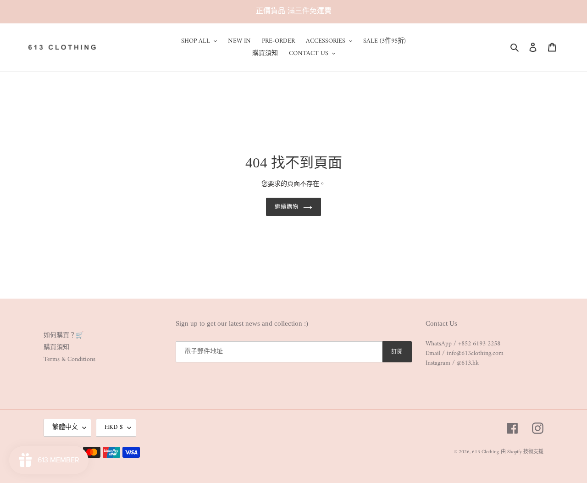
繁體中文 (65, 427)
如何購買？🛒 (63, 335)
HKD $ (114, 427)
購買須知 (56, 347)
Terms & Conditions (69, 359)
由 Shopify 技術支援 (522, 452)
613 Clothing (485, 452)
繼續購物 (287, 207)
